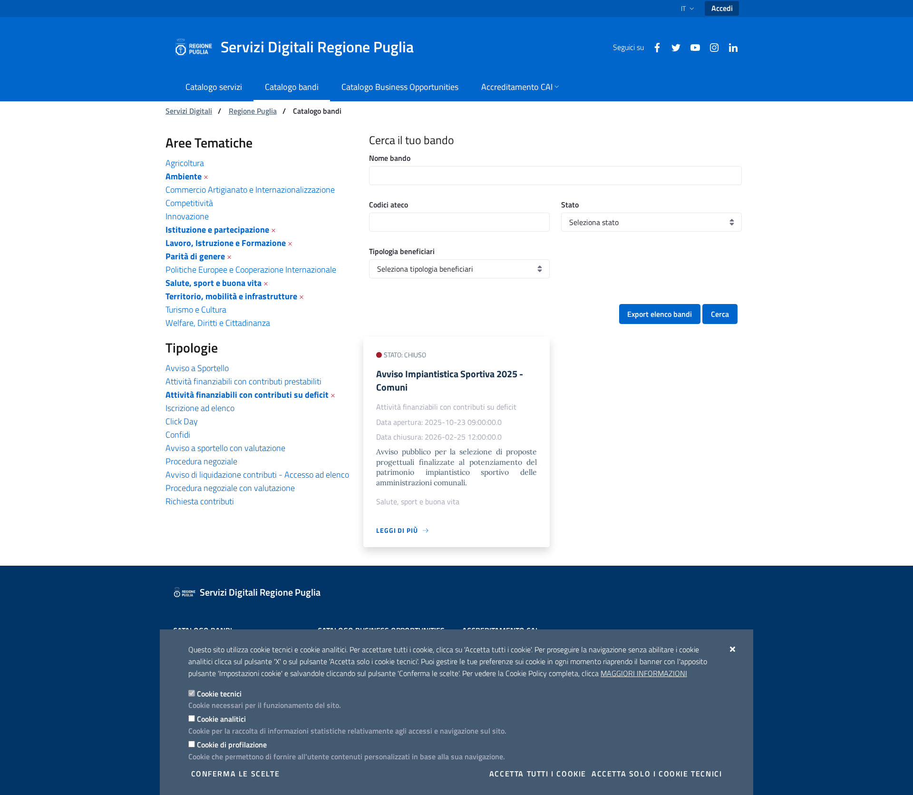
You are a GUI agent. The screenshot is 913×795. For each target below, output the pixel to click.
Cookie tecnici (219, 693)
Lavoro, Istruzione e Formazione (225, 242)
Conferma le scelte (235, 773)
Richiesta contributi (199, 501)
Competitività (189, 202)
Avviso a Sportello (197, 368)
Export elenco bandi (659, 314)
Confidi (177, 434)
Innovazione (187, 216)
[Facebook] (653, 46)
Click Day (181, 421)
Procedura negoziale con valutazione (230, 487)
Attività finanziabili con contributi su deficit (247, 394)
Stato (570, 204)
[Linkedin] (729, 46)
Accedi (722, 8)
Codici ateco (388, 204)
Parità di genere (195, 256)
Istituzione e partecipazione (217, 229)
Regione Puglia (253, 111)
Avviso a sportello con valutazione (225, 448)
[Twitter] (672, 46)
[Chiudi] (733, 649)
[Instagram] (710, 46)
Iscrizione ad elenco (199, 408)
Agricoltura (184, 163)
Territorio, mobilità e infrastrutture (231, 296)
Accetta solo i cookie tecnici (657, 773)
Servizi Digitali (188, 111)
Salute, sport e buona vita (213, 282)
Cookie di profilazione (232, 744)
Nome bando (389, 158)
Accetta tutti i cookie (537, 773)
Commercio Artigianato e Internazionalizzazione (250, 189)
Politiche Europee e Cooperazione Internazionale (250, 269)
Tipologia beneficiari (402, 251)
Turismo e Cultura (195, 309)
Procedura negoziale (201, 461)
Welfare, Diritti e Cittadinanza (217, 322)
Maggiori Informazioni (644, 673)
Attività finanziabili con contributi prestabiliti (243, 381)
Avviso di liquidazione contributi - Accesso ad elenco (257, 474)
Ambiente (183, 176)
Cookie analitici (221, 719)
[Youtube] (691, 46)
